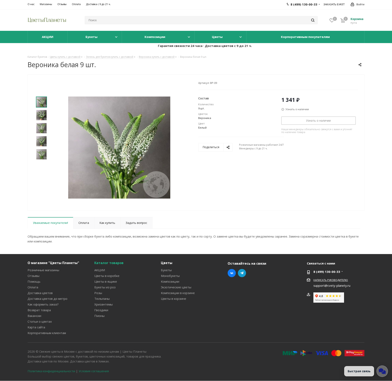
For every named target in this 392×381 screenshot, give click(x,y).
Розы (98, 293)
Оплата (33, 287)
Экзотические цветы (176, 287)
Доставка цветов (40, 293)
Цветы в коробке (106, 276)
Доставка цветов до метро (47, 299)
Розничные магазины (43, 270)
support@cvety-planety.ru (331, 285)
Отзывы (33, 276)
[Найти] (313, 20)
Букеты (166, 270)
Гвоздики (101, 310)
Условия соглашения (94, 371)
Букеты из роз (105, 287)
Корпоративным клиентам (47, 333)
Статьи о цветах (40, 321)
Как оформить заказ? (43, 304)
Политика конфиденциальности (51, 371)
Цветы (166, 263)
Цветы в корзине (173, 299)
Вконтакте (232, 273)
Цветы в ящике (105, 281)
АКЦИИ (99, 270)
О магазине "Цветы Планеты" (53, 263)
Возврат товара (39, 310)
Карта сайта (36, 327)
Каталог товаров (109, 263)
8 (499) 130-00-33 (326, 272)
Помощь (34, 281)
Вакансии (34, 316)
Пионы (99, 316)
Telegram (242, 273)
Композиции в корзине (178, 293)
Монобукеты (170, 276)
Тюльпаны (102, 299)
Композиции (170, 281)
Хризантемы (103, 304)
